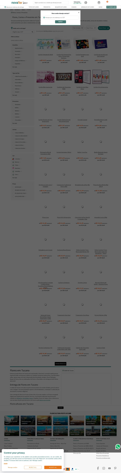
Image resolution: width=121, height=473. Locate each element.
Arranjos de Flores (87, 7)
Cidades (73, 7)
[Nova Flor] (19, 3)
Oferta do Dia (77, 453)
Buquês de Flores (61, 7)
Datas (100, 7)
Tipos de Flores (34, 7)
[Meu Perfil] (92, 3)
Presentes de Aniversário (103, 458)
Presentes (46, 7)
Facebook (98, 468)
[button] (85, 3)
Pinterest (115, 468)
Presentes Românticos (102, 456)
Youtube (109, 468)
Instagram (104, 468)
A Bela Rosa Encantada (102, 453)
